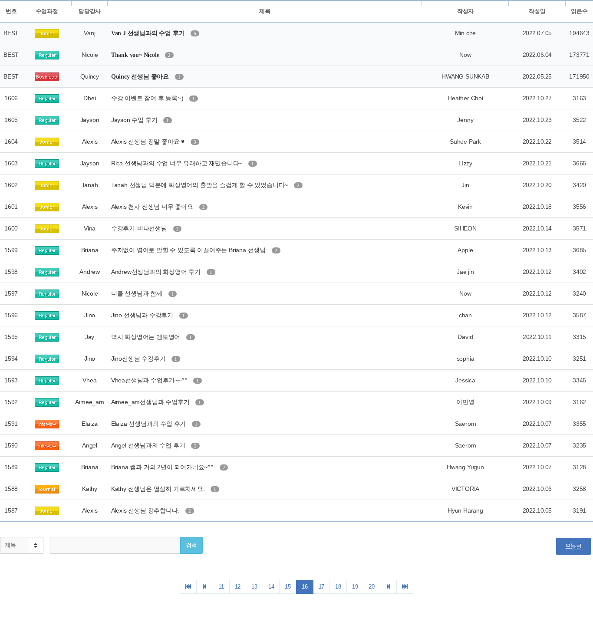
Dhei (89, 98)
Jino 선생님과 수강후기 (143, 315)
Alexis (90, 141)
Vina (90, 228)
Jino (89, 315)
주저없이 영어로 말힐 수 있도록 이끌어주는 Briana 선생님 (189, 250)
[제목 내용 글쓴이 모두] (21, 545)
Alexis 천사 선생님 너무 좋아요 (153, 206)
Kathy (89, 488)
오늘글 (573, 546)
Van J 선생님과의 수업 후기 (148, 33)
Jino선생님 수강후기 (139, 358)
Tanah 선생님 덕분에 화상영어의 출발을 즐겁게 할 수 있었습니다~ (200, 184)
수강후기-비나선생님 (140, 228)
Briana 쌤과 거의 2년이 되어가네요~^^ (163, 467)
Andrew (89, 271)
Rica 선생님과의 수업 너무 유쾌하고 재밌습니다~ (177, 163)
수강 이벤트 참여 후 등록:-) (148, 98)
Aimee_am (89, 401)
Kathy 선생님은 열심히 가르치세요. (159, 488)
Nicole (90, 293)
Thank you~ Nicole (136, 55)
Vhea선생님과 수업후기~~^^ (150, 380)
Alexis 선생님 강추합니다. (146, 510)
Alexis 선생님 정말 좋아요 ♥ (148, 141)
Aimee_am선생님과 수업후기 (151, 401)
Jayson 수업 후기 (135, 119)
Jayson (89, 119)
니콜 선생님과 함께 (137, 293)
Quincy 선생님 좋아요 (141, 76)
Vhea (89, 380)
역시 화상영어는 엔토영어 (146, 336)
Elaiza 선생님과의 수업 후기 (149, 423)
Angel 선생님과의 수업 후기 (149, 445)
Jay (89, 336)
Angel (89, 445)
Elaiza (90, 423)
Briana (90, 250)
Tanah (90, 184)
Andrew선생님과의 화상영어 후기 (156, 271)
